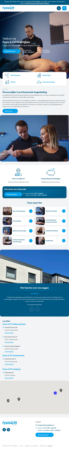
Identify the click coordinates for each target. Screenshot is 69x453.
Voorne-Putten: (34, 193)
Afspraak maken (10, 51)
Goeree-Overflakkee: (36, 195)
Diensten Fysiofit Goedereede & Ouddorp (37, 3)
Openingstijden (9, 333)
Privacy (21, 446)
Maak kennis (9, 111)
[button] (55, 393)
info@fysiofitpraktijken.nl (45, 425)
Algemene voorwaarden (31, 446)
